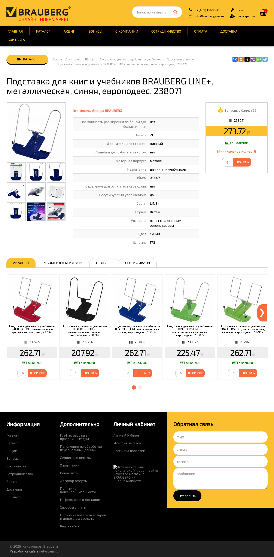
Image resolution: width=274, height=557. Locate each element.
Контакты (17, 40)
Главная (15, 31)
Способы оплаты (73, 507)
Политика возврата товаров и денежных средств (83, 516)
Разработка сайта (24, 551)
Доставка (228, 31)
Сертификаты (137, 263)
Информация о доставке (80, 499)
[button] (134, 387)
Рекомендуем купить (62, 263)
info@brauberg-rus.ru (209, 16)
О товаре (104, 263)
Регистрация (246, 16)
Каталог (43, 31)
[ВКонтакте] (235, 59)
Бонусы (95, 31)
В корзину (242, 162)
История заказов (127, 443)
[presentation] (262, 312)
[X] (247, 59)
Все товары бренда (97, 110)
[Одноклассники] (241, 59)
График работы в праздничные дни (74, 437)
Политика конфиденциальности (78, 490)
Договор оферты (74, 481)
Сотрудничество (166, 31)
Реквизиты (69, 473)
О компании (126, 31)
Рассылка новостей (129, 451)
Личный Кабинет (127, 435)
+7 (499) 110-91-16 (207, 10)
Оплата (200, 31)
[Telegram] (265, 59)
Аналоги (21, 263)
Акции (70, 31)
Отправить (187, 496)
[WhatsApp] (259, 59)
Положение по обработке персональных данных (81, 448)
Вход (240, 10)
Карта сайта (69, 526)
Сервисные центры (75, 457)
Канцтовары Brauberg (38, 11)
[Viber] (253, 59)
